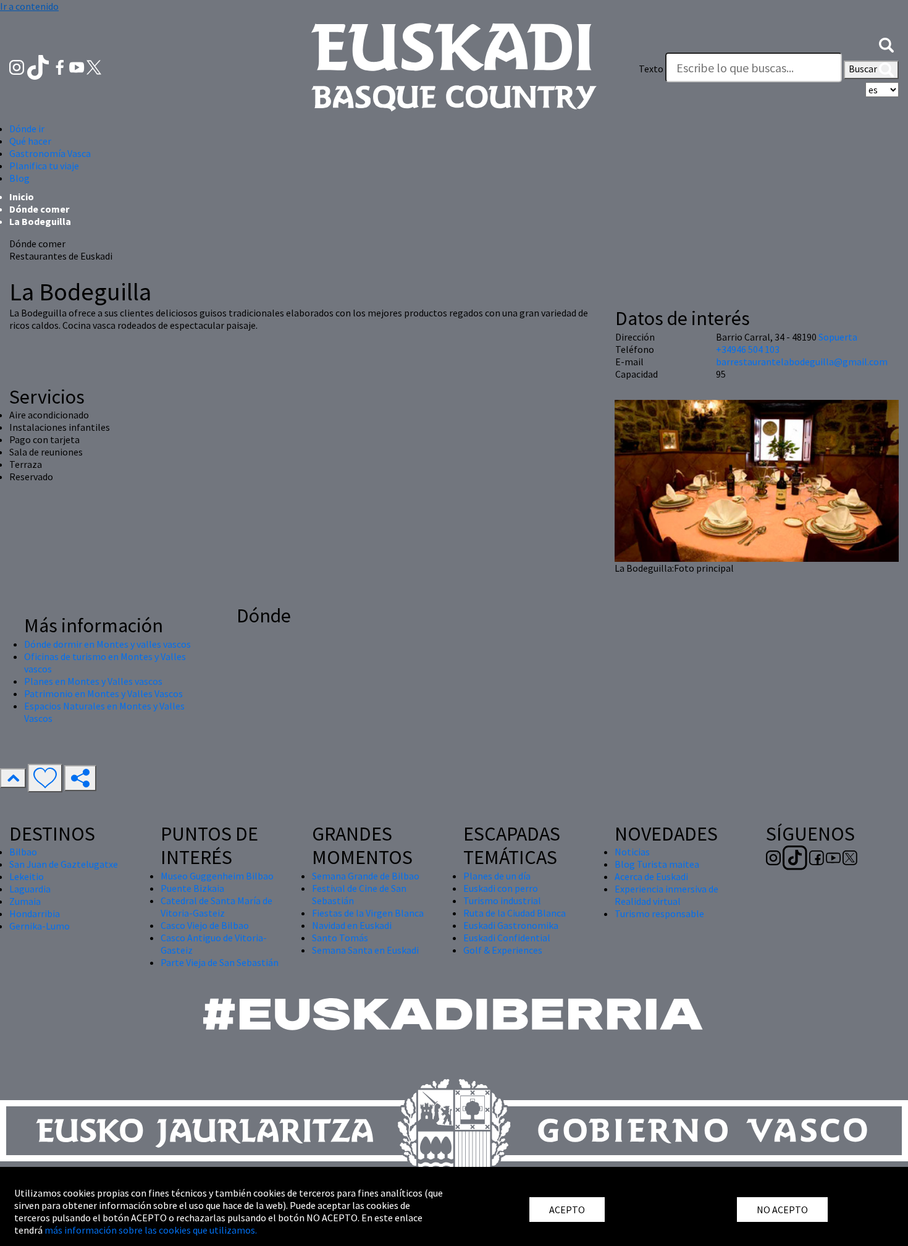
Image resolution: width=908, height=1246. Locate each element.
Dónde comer (39, 209)
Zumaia (25, 901)
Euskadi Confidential (506, 937)
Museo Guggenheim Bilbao (217, 876)
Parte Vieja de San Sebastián (220, 962)
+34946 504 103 (748, 349)
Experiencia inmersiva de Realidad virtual (666, 895)
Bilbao (23, 852)
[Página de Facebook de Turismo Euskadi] (61, 66)
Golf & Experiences (502, 950)
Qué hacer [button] (30, 141)
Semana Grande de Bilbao (365, 876)
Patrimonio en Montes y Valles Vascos (103, 693)
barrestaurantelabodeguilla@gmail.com (802, 361)
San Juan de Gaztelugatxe (63, 864)
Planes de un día (497, 876)
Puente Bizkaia (192, 888)
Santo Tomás (340, 937)
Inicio (21, 196)
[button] (886, 44)
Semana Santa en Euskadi (365, 950)
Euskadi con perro (500, 888)
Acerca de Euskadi (651, 876)
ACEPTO (567, 1209)
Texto (651, 68)
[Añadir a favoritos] (45, 778)
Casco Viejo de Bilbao (205, 925)
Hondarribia (34, 913)
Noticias (632, 852)
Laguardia (30, 889)
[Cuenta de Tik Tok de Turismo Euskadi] (39, 66)
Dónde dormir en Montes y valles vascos (107, 644)
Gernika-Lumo (39, 926)
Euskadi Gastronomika (510, 925)
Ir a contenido (29, 6)
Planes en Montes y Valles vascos (93, 681)
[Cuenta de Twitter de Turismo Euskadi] (93, 66)
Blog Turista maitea (657, 864)
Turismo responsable (659, 913)
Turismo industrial (502, 900)
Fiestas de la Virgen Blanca (368, 913)
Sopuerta (837, 337)
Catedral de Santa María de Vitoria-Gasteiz (216, 906)
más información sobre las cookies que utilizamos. (150, 1230)
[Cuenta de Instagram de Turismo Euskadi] (17, 66)
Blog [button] (19, 178)
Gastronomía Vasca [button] (50, 153)
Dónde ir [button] (26, 128)
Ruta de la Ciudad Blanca (514, 913)
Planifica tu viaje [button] (44, 165)
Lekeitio (26, 876)
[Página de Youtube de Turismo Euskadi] (77, 66)
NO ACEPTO (782, 1209)
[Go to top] (13, 778)
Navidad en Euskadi (352, 925)
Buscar (864, 68)
